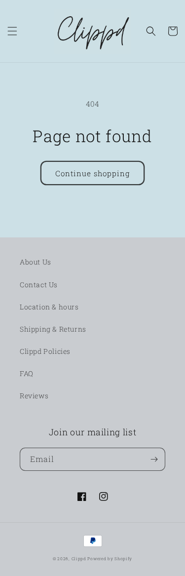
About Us (35, 262)
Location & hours (49, 306)
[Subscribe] (154, 459)
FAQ (27, 373)
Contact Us (39, 284)
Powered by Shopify (109, 558)
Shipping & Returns (53, 329)
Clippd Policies (45, 351)
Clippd (79, 558)
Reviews (34, 395)
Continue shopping (92, 173)
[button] (12, 31)
